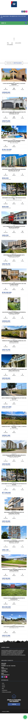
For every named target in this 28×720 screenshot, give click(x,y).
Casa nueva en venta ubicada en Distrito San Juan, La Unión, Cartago (14, 284)
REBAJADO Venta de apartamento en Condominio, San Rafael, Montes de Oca (14, 370)
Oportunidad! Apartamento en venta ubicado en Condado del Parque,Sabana (14, 456)
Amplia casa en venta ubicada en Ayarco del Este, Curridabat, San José (14, 113)
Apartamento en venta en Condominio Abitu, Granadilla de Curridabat (14, 256)
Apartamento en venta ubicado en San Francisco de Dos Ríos (14, 484)
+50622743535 (5, 16)
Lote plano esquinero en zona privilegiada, (14, 626)
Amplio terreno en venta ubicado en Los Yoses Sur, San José (14, 398)
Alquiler (3, 686)
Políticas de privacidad (6, 692)
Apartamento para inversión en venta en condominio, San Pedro (14, 513)
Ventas (3, 685)
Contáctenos (4, 690)
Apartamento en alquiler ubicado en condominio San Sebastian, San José (14, 170)
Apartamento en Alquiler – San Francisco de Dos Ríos (14, 198)
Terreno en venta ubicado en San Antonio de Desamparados (14, 599)
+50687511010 (14, 16)
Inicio (3, 683)
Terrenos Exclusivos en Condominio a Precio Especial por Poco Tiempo (14, 141)
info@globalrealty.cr (5, 674)
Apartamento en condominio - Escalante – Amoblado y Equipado (14, 541)
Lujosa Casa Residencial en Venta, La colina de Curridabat (14, 84)
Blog (3, 688)
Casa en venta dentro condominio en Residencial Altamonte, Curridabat (14, 313)
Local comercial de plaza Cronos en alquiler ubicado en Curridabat (14, 227)
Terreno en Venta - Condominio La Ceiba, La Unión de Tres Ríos (14, 427)
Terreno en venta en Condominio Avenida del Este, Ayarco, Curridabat (14, 341)
